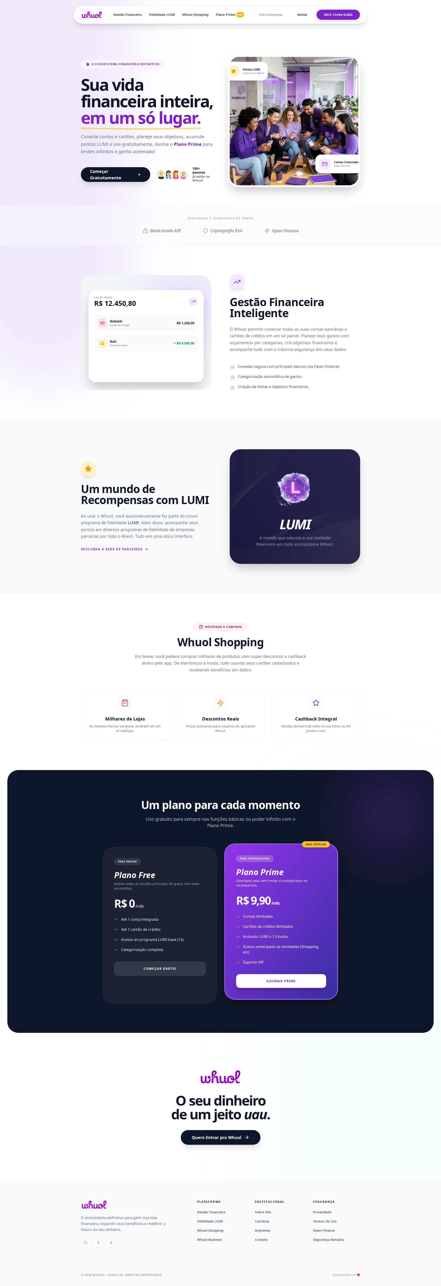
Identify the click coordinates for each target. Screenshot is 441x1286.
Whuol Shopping (195, 14)
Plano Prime (229, 14)
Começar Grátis (160, 968)
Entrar (302, 14)
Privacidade (322, 1212)
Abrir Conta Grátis (338, 14)
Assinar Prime (281, 981)
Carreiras (262, 1221)
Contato (261, 1239)
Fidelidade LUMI (162, 14)
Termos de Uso (325, 1221)
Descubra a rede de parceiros (112, 549)
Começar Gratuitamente (105, 174)
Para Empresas (271, 14)
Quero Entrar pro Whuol (216, 1137)
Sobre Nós (263, 1212)
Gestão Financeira (127, 14)
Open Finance (324, 1230)
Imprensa (262, 1230)
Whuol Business (209, 1239)
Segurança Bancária (328, 1239)
